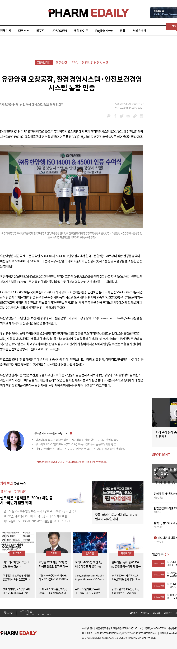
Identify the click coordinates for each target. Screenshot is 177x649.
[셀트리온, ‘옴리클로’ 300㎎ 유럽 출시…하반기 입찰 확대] (74, 497)
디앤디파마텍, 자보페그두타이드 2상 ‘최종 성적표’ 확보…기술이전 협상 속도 (77, 440)
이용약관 (167, 612)
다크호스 (23, 30)
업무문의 (156, 612)
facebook (115, 116)
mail (128, 116)
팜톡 (122, 30)
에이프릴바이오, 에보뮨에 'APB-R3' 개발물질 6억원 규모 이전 (36, 521)
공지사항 (8, 612)
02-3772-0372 (142, 633)
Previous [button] (21, 610)
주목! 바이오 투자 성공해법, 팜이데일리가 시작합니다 (116, 516)
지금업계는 (44, 62)
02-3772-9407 (128, 633)
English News (104, 30)
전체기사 (5, 30)
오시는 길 (145, 612)
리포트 (40, 30)
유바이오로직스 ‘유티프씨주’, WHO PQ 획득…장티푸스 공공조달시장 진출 (75, 444)
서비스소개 (140, 30)
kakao (109, 116)
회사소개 (134, 612)
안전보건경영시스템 (95, 62)
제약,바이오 (126, 553)
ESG (75, 62)
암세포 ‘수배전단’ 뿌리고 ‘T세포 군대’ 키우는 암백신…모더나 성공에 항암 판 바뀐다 (80, 449)
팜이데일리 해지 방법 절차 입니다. (37, 613)
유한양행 (62, 62)
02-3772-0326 (106, 633)
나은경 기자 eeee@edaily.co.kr (51, 433)
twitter (122, 116)
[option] (47, 612)
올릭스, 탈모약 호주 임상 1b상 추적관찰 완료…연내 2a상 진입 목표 (39, 511)
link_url (135, 116)
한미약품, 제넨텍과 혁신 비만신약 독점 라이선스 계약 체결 (35, 516)
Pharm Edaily (18, 633)
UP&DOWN (59, 30)
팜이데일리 (20, 491)
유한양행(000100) (38, 131)
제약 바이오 (81, 30)
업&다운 (90, 553)
